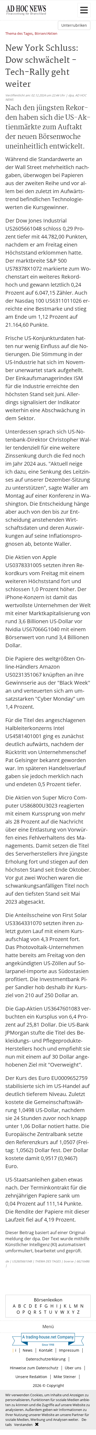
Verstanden (23, 1424)
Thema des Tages (19, 34)
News (28, 1350)
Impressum (69, 1350)
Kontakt (46, 1350)
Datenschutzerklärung (46, 1359)
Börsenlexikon (48, 1300)
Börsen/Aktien (46, 34)
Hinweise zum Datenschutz (34, 1367)
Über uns (73, 1367)
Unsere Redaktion (31, 1376)
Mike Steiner (65, 1376)
